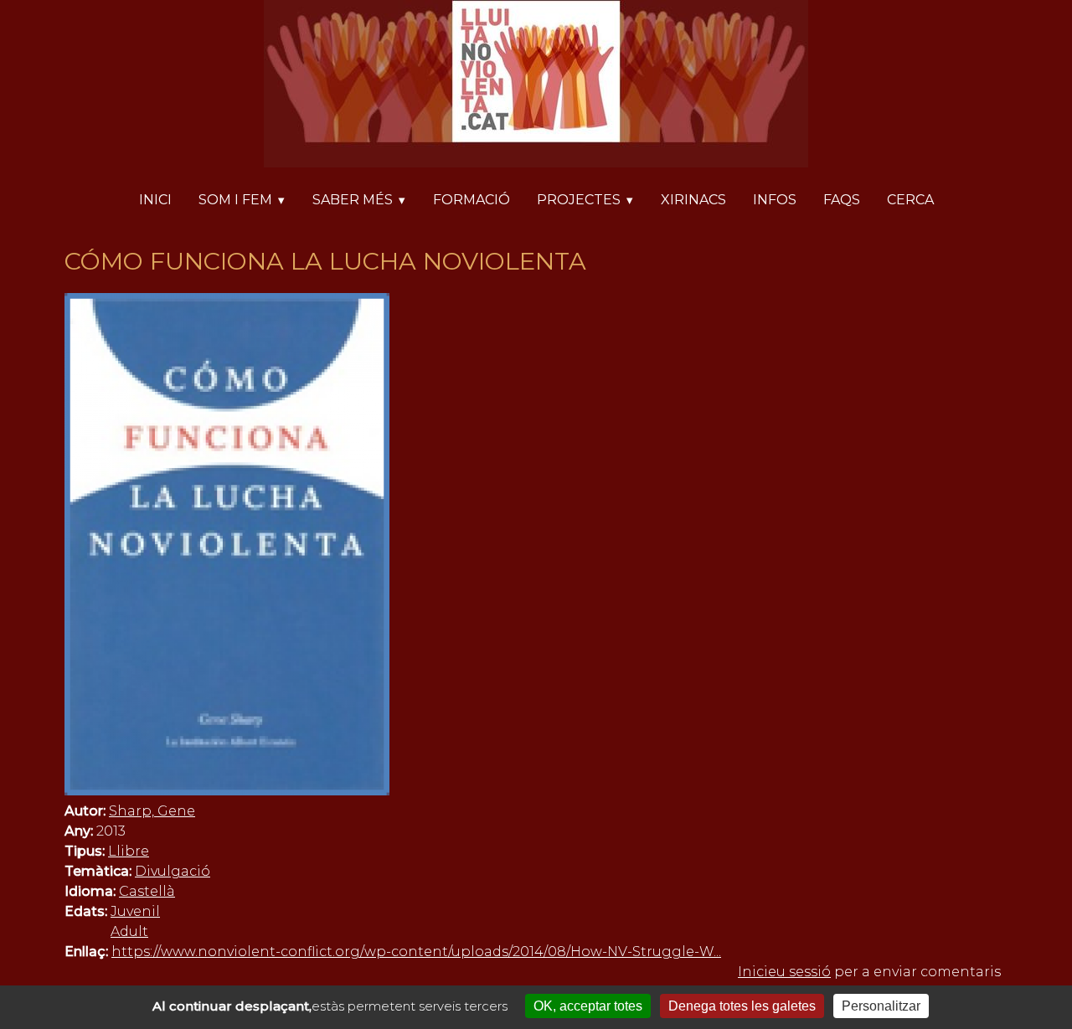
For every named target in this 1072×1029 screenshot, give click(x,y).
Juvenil (135, 911)
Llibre (128, 851)
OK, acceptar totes (587, 1006)
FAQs (841, 200)
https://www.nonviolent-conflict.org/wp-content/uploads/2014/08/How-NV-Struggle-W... (416, 952)
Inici (155, 200)
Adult (129, 931)
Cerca (910, 200)
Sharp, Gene (152, 811)
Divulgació (172, 871)
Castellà (147, 891)
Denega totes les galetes (742, 1006)
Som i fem (235, 200)
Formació (471, 200)
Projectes (579, 200)
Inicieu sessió (784, 972)
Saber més (352, 200)
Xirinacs (693, 200)
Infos (774, 200)
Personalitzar (881, 1006)
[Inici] (536, 86)
